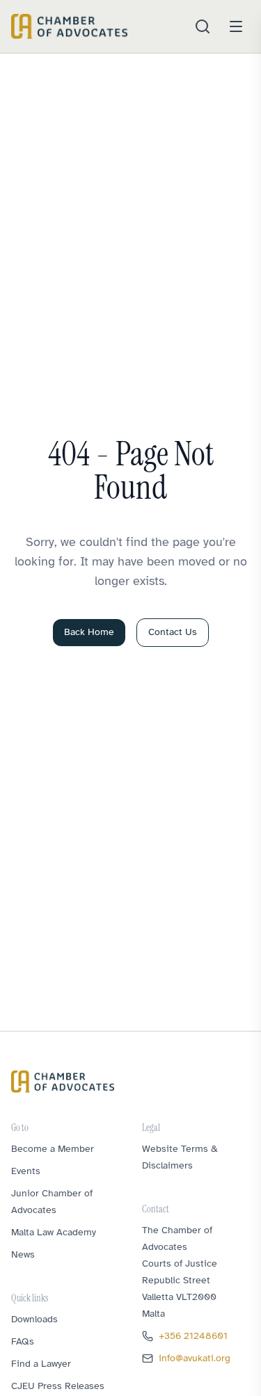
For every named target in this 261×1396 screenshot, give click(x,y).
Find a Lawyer (41, 1364)
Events (25, 1171)
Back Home (89, 632)
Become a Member (52, 1149)
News (23, 1254)
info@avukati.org (194, 1358)
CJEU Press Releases (57, 1386)
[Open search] (202, 26)
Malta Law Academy (53, 1232)
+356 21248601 (193, 1336)
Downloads (34, 1319)
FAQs (22, 1341)
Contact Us (172, 632)
